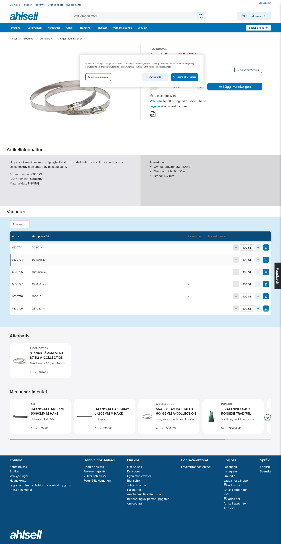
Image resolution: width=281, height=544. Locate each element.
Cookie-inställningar (98, 77)
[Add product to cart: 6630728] (266, 296)
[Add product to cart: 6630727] (266, 284)
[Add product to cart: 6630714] (266, 247)
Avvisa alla (155, 77)
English (265, 467)
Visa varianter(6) (248, 70)
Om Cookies (135, 503)
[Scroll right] (267, 417)
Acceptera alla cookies (184, 77)
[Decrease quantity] (236, 247)
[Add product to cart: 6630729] (266, 308)
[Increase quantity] (258, 247)
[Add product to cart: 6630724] (266, 260)
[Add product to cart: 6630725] (266, 272)
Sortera (17, 224)
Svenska (265, 471)
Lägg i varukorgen (237, 87)
